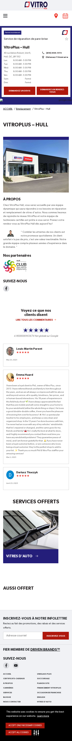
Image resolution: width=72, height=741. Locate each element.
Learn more (43, 716)
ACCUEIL (7, 674)
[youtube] (16, 665)
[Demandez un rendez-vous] (65, 15)
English (41, 697)
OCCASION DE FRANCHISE (49, 693)
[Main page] (36, 5)
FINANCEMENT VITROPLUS (49, 688)
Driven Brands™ (45, 649)
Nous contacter (12, 702)
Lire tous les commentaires (34, 320)
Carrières (8, 688)
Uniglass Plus (44, 674)
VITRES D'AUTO (44, 702)
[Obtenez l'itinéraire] (36, 102)
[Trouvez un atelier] (56, 15)
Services (7, 693)
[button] (37, 732)
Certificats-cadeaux (14, 678)
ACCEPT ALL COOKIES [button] (18, 733)
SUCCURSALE (43, 678)
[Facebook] (6, 289)
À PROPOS (8, 683)
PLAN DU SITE (43, 683)
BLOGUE (7, 697)
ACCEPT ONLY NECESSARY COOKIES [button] (25, 725)
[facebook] (6, 665)
